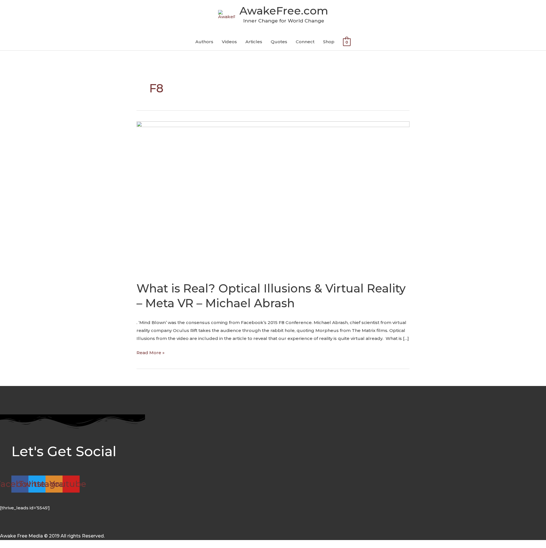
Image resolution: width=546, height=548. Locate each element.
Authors (204, 41)
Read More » (150, 352)
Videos (229, 41)
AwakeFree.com (283, 10)
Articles (253, 41)
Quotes (279, 41)
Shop (328, 41)
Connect (305, 41)
